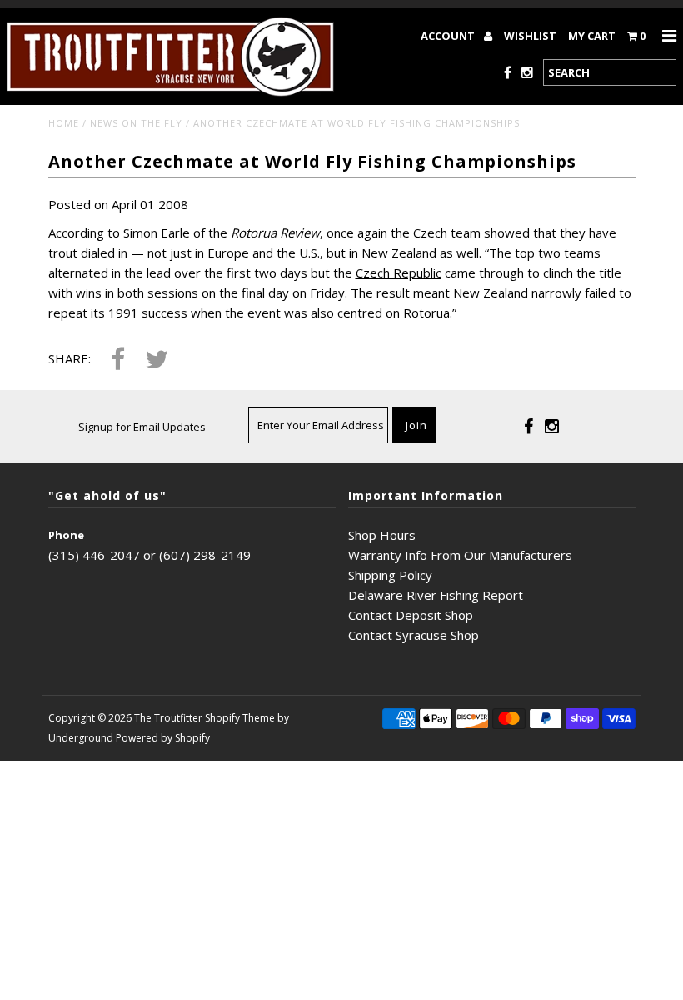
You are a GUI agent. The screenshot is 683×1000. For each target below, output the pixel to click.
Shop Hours (382, 535)
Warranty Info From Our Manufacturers (460, 555)
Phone (66, 535)
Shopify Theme (240, 718)
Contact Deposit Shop (410, 615)
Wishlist (530, 35)
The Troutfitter (168, 718)
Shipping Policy (390, 575)
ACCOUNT (449, 35)
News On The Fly (136, 123)
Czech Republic (398, 272)
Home (63, 123)
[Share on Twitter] (156, 360)
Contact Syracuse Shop (413, 635)
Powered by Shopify (163, 738)
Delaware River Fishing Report (435, 595)
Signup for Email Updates (142, 426)
